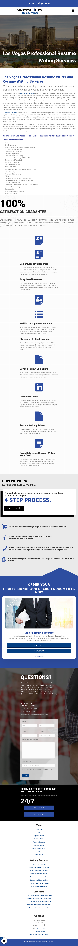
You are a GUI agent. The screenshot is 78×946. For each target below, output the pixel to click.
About (39, 832)
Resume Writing (39, 839)
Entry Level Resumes (39, 864)
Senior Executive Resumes (39, 871)
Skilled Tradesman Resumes (39, 874)
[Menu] (73, 10)
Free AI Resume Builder (39, 886)
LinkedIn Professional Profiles (39, 883)
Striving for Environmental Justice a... (39, 898)
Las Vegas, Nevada (27, 93)
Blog (39, 851)
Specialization (39, 836)
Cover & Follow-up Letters (39, 877)
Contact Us (39, 855)
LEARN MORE (39, 645)
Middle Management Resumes (39, 867)
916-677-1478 (31, 711)
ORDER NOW (39, 651)
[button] (35, 656)
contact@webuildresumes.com (35, 714)
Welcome (39, 829)
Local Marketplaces (39, 848)
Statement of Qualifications (39, 880)
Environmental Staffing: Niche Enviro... (39, 905)
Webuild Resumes (11, 113)
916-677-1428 (30, 708)
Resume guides (39, 845)
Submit (25, 775)
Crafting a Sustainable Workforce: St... (39, 901)
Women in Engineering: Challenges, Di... (40, 895)
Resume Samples (39, 842)
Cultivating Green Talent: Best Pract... (40, 908)
